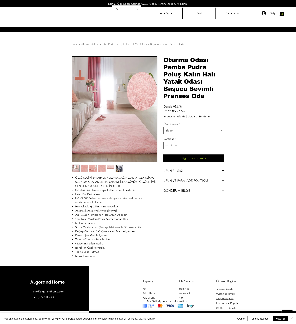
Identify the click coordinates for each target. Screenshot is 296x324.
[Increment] (176, 145)
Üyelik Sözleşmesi (225, 293)
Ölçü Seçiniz (171, 123)
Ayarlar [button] (241, 318)
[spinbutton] (171, 145)
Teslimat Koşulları (225, 288)
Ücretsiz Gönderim (199, 116)
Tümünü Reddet (259, 318)
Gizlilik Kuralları (147, 318)
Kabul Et (280, 318)
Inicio (75, 44)
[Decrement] (166, 145)
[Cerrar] (292, 318)
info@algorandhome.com (48, 291)
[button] (282, 13)
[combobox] (193, 130)
